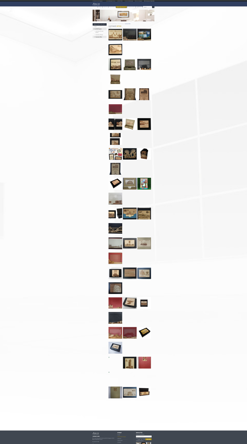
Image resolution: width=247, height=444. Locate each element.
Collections (111, 7)
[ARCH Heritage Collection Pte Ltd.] (96, 4)
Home (100, 7)
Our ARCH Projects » (121, 23)
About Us (119, 438)
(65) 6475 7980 (96, 441)
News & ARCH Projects (121, 7)
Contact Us (139, 7)
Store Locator (131, 7)
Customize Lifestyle (99, 34)
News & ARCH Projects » (114, 23)
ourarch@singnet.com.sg (98, 439)
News (96, 26)
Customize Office (99, 37)
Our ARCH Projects (98, 29)
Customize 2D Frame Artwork (99, 32)
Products (119, 442)
